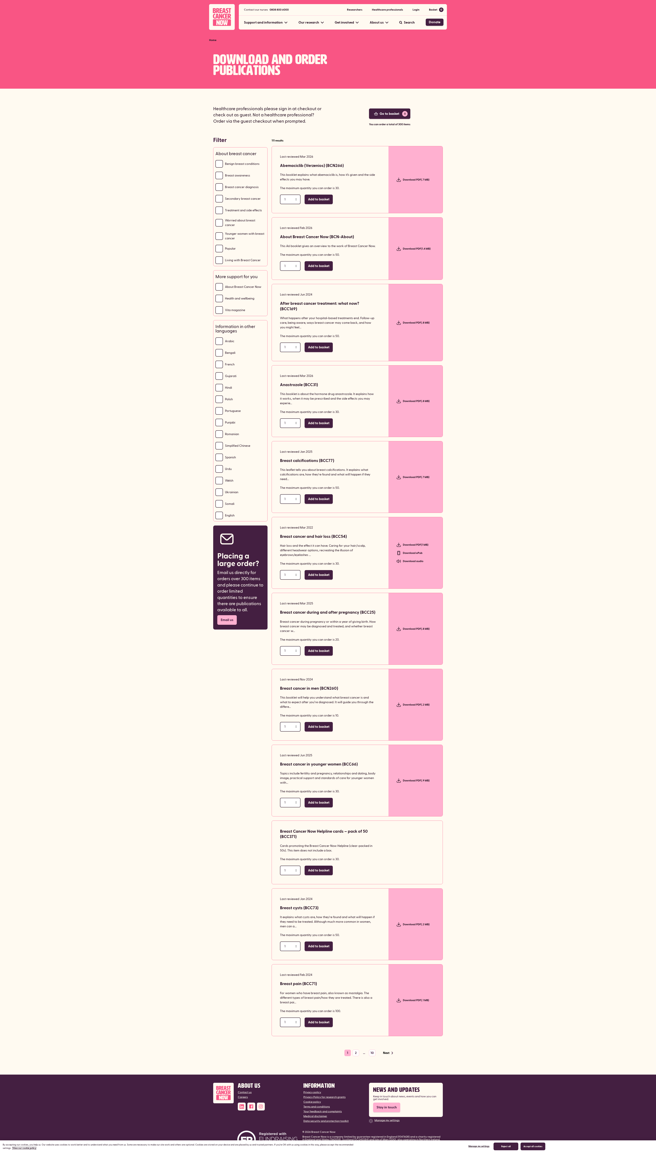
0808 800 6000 (279, 9)
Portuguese (233, 411)
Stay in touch (387, 1107)
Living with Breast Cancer (243, 260)
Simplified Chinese (237, 445)
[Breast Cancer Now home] (222, 17)
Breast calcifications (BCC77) (307, 461)
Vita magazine (235, 310)
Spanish (230, 457)
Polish (229, 399)
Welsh (229, 480)
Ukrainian (231, 492)
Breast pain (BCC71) (298, 984)
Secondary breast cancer (243, 198)
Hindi (228, 387)
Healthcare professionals (387, 9)
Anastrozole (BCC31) (299, 385)
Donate (434, 22)
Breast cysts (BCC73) (299, 908)
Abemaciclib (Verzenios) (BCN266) (312, 166)
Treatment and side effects (243, 210)
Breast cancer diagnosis (242, 187)
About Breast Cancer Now (243, 286)
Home (212, 40)
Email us (227, 620)
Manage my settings (387, 1120)
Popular (230, 248)
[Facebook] (251, 1106)
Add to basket (318, 199)
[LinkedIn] (242, 1106)
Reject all (506, 1146)
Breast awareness (237, 175)
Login (416, 9)
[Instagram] (261, 1106)
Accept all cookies (532, 1146)
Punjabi (230, 422)
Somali (229, 503)
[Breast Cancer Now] (223, 1093)
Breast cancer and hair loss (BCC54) (313, 537)
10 (372, 1053)
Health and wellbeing (239, 298)
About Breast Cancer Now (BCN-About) (317, 237)
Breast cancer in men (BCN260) (309, 688)
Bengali (230, 352)
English (230, 515)
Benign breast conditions (242, 163)
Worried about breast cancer (240, 223)
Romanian (232, 434)
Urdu (228, 469)
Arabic (229, 341)
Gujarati (230, 376)
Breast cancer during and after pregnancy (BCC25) (327, 612)
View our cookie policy (24, 1148)
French (230, 364)
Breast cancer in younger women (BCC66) (319, 764)
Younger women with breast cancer (244, 236)
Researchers (354, 9)
